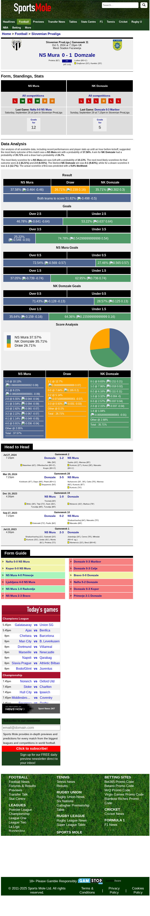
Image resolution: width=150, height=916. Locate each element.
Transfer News (56, 21)
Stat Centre (17, 799)
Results (62, 786)
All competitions (33, 95)
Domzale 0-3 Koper (86, 588)
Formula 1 (114, 820)
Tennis (111, 21)
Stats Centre (88, 21)
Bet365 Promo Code (119, 782)
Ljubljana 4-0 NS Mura (20, 582)
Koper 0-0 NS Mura (18, 568)
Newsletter (64, 858)
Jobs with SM (66, 864)
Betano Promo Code (119, 786)
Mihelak (96, 537)
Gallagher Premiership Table (73, 808)
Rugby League (71, 816)
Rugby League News (72, 820)
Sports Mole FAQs (70, 845)
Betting (16, 27)
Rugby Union (69, 792)
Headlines (9, 21)
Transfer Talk (18, 794)
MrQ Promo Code (117, 790)
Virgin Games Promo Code (124, 794)
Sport (41, 708)
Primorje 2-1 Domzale (88, 595)
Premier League (20, 810)
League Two (17, 822)
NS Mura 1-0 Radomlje (20, 588)
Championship (12, 675)
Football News (19, 782)
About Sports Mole (70, 837)
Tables (73, 21)
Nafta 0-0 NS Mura (41, 109)
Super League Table (71, 825)
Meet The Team (68, 849)
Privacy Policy (114, 891)
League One (17, 818)
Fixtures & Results (22, 786)
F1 (101, 21)
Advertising (65, 841)
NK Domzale (100, 85)
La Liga (14, 827)
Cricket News (114, 814)
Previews (38, 21)
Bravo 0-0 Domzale (86, 575)
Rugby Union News (71, 797)
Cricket (123, 21)
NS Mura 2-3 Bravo (18, 595)
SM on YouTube (68, 875)
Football (24, 21)
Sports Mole (69, 832)
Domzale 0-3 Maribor (107, 109)
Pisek (46, 482)
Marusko (97, 465)
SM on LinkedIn (68, 870)
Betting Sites (117, 777)
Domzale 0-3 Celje (85, 568)
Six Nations (65, 801)
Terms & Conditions (87, 891)
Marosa (82, 462)
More (28, 27)
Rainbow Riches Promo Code (121, 801)
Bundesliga (17, 831)
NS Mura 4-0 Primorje (20, 575)
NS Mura (33, 85)
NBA (5, 27)
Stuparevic (46, 484)
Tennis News (66, 782)
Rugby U (136, 21)
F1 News (110, 825)
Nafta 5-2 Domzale (86, 582)
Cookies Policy (138, 891)
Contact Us (65, 854)
